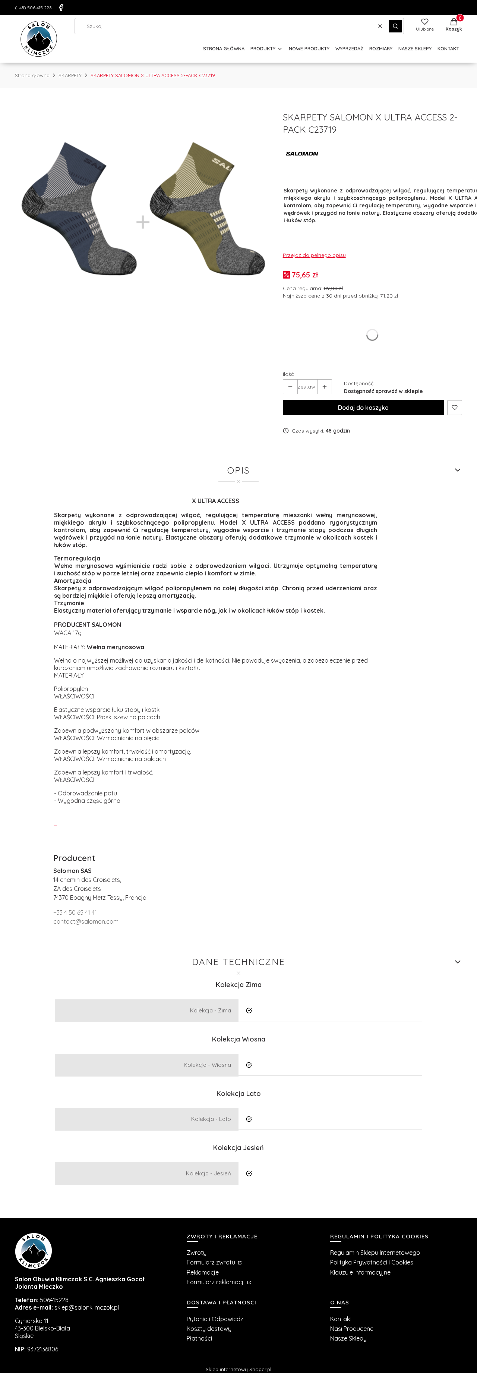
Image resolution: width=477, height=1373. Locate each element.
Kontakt (341, 1319)
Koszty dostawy (209, 1328)
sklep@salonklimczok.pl (86, 1307)
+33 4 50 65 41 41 (75, 912)
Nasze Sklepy (348, 1338)
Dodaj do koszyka (363, 407)
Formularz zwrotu (212, 1262)
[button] (395, 26)
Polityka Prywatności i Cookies (371, 1262)
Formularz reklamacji (216, 1282)
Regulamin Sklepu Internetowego (375, 1252)
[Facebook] (61, 7)
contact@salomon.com (86, 921)
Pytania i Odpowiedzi (215, 1319)
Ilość (288, 374)
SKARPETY (70, 75)
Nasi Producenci (352, 1328)
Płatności (199, 1338)
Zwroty (196, 1252)
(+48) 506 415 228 (33, 7)
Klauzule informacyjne (360, 1272)
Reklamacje (203, 1272)
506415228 (54, 1300)
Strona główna (32, 75)
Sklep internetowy (238, 1369)
